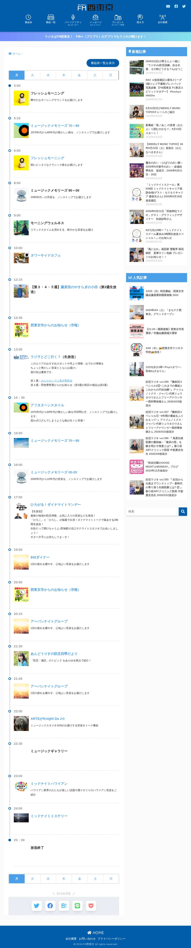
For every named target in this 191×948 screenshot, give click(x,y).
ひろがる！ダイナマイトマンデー (56, 504)
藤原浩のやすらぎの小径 (79, 287)
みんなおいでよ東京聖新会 (56, 380)
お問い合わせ (87, 938)
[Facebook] (176, 6)
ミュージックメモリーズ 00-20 (54, 472)
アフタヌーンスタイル (47, 405)
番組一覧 (51, 22)
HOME (98, 932)
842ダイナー (40, 557)
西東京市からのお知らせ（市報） (56, 325)
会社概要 (162, 22)
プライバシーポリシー (112, 938)
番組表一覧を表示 (103, 63)
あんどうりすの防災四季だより (54, 654)
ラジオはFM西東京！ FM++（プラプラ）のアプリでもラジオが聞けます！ (95, 36)
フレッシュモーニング (47, 158)
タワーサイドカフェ (46, 255)
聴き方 (140, 22)
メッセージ (96, 23)
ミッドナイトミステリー (49, 816)
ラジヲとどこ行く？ (46, 357)
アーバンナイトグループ (49, 621)
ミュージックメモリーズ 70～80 (55, 126)
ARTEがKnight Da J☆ (48, 719)
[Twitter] (184, 6)
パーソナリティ (73, 23)
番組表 (28, 22)
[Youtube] (168, 6)
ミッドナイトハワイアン (49, 784)
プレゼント (118, 23)
